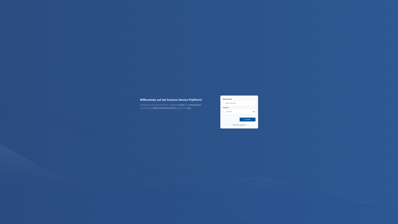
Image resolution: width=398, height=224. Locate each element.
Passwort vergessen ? (239, 125)
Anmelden (248, 119)
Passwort (226, 107)
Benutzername (227, 99)
